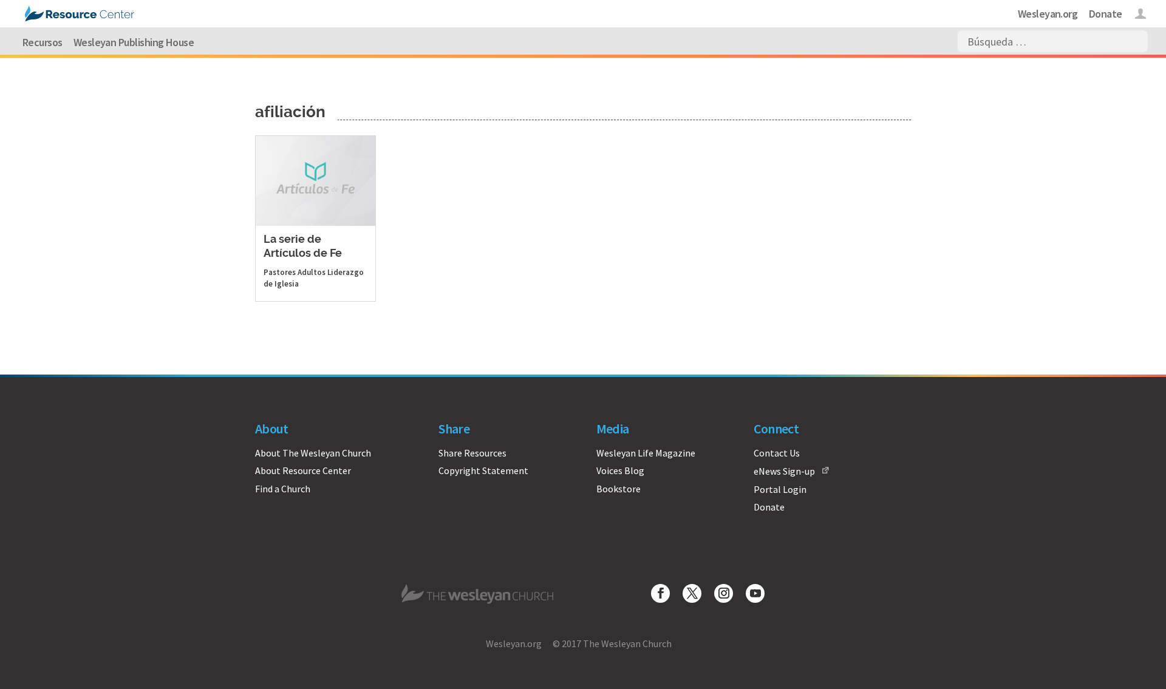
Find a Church (282, 489)
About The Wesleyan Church (313, 453)
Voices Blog (620, 470)
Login (1141, 15)
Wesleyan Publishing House (133, 42)
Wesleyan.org (1048, 14)
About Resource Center (303, 470)
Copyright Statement (483, 470)
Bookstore (618, 489)
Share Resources (472, 453)
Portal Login (780, 489)
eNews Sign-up (784, 471)
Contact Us (777, 453)
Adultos (312, 272)
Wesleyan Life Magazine (645, 453)
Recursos (42, 42)
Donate (1105, 14)
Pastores (280, 272)
